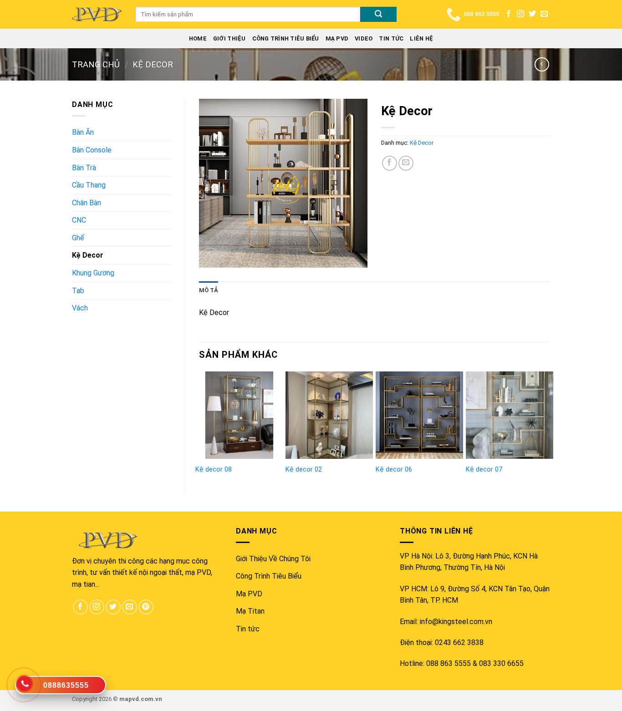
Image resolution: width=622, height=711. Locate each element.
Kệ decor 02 (304, 469)
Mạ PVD (337, 38)
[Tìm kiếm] (378, 14)
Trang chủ (96, 64)
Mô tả (208, 290)
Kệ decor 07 (484, 469)
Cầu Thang (89, 185)
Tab (78, 290)
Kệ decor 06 (394, 469)
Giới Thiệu (229, 38)
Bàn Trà (84, 167)
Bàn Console (92, 150)
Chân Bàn (86, 202)
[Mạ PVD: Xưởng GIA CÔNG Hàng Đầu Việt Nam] (97, 14)
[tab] (208, 290)
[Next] (549, 425)
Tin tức (391, 38)
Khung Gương (93, 273)
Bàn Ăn (83, 132)
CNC (79, 220)
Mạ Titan (250, 611)
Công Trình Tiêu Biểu (285, 38)
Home (198, 38)
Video (363, 38)
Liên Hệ (421, 38)
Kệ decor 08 (213, 469)
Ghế (78, 238)
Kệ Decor (153, 64)
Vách (80, 308)
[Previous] (199, 425)
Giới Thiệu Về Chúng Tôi (273, 558)
